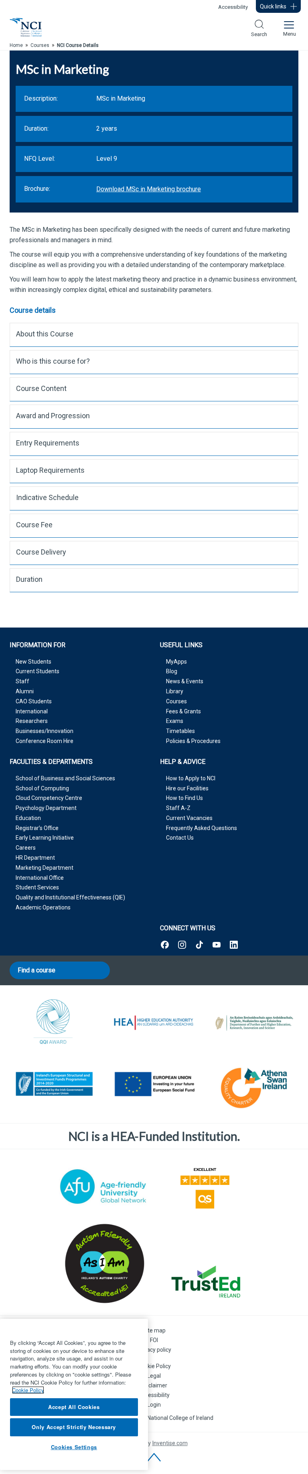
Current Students (37, 671)
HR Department (35, 857)
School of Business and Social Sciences (65, 778)
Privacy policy (154, 1349)
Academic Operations (43, 907)
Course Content (41, 388)
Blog (171, 671)
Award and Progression (53, 415)
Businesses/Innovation (44, 731)
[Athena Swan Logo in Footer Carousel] (254, 1085)
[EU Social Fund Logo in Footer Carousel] (154, 1085)
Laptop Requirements (50, 470)
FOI (154, 1340)
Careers (26, 847)
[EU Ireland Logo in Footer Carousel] (54, 1085)
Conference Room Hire (44, 741)
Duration (29, 579)
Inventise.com (170, 1443)
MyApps (176, 661)
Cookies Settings (74, 1447)
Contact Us (180, 837)
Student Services (37, 887)
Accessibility (233, 7)
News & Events (184, 681)
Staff (22, 681)
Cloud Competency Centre (49, 798)
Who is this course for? (53, 361)
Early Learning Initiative (45, 837)
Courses (176, 701)
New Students (33, 661)
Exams (174, 721)
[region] (74, 1394)
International (32, 711)
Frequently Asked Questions (201, 828)
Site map (154, 1330)
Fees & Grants (183, 711)
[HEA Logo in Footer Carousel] (154, 1023)
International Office (40, 878)
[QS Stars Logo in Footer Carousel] (205, 1187)
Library (174, 691)
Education (28, 818)
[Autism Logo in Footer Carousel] (205, 1281)
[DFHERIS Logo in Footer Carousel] (254, 1023)
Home (16, 45)
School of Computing (42, 788)
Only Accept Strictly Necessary (74, 1427)
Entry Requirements (47, 443)
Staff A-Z (178, 808)
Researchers (32, 721)
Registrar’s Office (37, 828)
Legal (154, 1376)
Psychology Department (46, 808)
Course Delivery (41, 552)
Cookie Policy (154, 1366)
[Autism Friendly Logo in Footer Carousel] (103, 1263)
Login (154, 1404)
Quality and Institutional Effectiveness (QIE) (70, 897)
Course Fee (34, 524)
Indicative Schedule (47, 497)
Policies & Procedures (193, 741)
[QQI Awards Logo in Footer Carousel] (54, 1023)
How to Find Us (184, 798)
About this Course (44, 334)
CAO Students (34, 701)
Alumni (25, 691)
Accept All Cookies (74, 1407)
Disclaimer (154, 1385)
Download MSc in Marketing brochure (148, 189)
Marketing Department (44, 868)
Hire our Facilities (187, 788)
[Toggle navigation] (288, 27)
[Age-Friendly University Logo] (103, 1186)
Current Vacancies (189, 818)
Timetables (180, 731)
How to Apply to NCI (190, 778)
